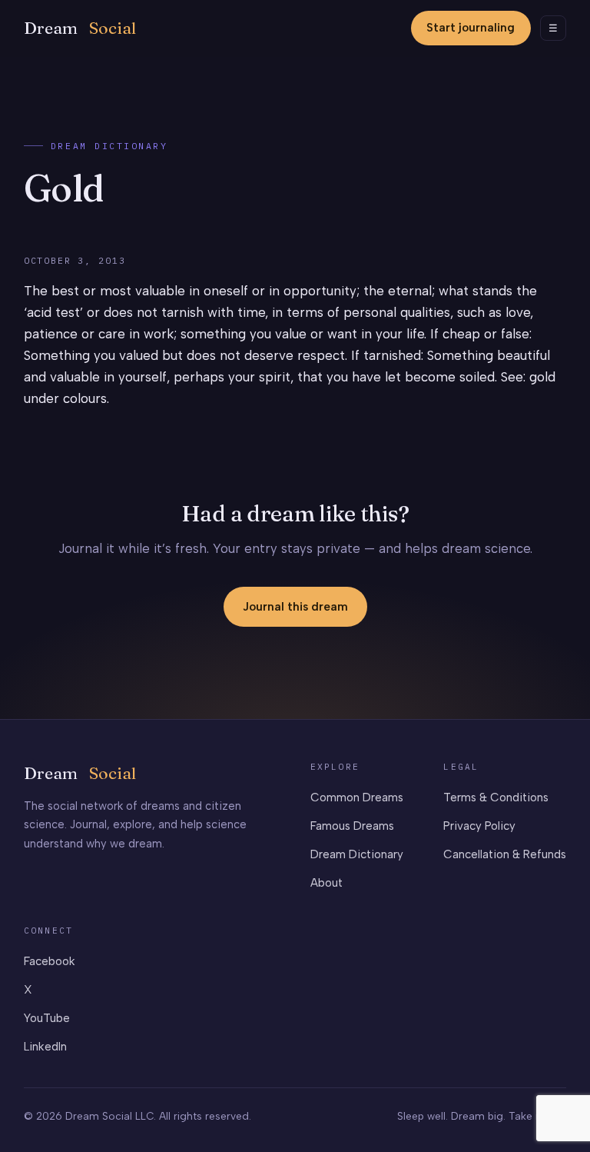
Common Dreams (356, 797)
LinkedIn (45, 1047)
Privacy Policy (479, 826)
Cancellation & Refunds (504, 854)
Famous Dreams (352, 826)
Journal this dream (295, 607)
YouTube (47, 1018)
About (326, 883)
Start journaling (470, 28)
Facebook (49, 961)
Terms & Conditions (496, 797)
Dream (80, 28)
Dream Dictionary (109, 145)
